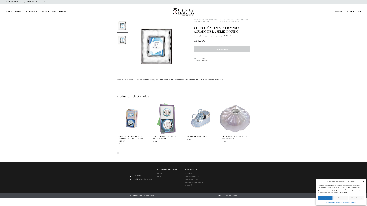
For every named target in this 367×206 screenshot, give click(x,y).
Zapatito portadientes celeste (197, 136)
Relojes (17, 11)
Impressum (353, 202)
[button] (363, 182)
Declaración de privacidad (343, 202)
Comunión (43, 11)
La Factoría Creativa (230, 195)
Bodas (54, 11)
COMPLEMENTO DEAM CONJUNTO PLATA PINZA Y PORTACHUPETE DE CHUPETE (131, 138)
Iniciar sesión (339, 11)
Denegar (341, 198)
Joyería (8, 11)
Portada (196, 19)
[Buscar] (347, 11)
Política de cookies (330, 202)
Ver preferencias (357, 198)
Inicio (221, 19)
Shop (200, 19)
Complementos (30, 11)
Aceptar (325, 198)
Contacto (62, 11)
